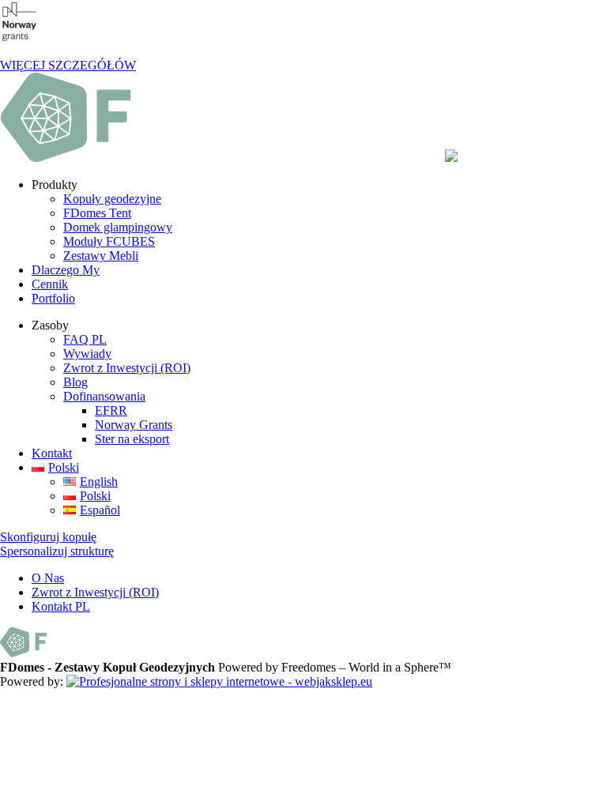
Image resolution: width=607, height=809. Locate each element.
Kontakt (52, 453)
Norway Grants (133, 424)
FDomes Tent (97, 213)
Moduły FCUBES (109, 241)
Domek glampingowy (117, 227)
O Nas (48, 578)
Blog (75, 382)
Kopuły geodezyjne (112, 198)
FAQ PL (85, 339)
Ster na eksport (132, 439)
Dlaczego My (66, 270)
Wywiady (87, 353)
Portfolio (53, 298)
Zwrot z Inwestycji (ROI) (126, 367)
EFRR (111, 410)
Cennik (50, 284)
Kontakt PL (61, 606)
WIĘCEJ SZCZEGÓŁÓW (68, 65)
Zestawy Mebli (100, 255)
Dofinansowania (104, 396)
